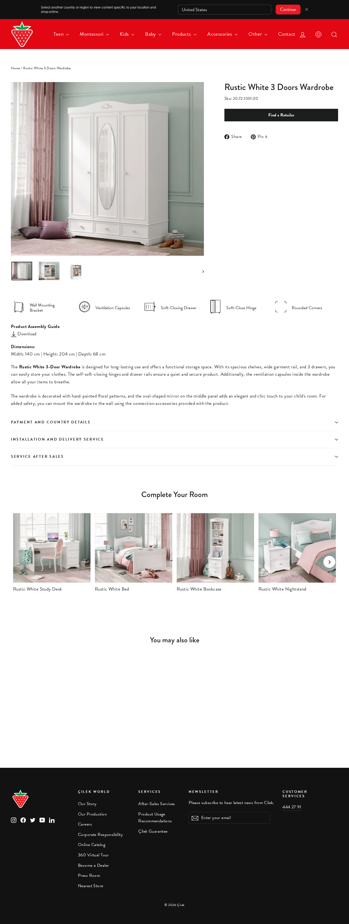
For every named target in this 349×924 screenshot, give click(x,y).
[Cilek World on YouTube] (42, 819)
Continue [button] (288, 9)
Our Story (87, 803)
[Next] (329, 562)
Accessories (220, 34)
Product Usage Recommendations (155, 817)
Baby (151, 34)
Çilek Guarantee (152, 831)
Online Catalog (91, 844)
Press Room (89, 875)
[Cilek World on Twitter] (32, 819)
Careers (85, 824)
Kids (125, 34)
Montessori (92, 34)
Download (26, 333)
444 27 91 (291, 807)
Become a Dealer (93, 865)
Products (182, 34)
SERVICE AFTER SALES (37, 456)
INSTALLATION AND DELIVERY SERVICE (57, 439)
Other (255, 34)
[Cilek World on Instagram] (13, 819)
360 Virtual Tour (93, 855)
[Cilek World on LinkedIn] (52, 819)
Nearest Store (90, 886)
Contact (287, 34)
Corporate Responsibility (100, 834)
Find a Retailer (281, 115)
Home (15, 68)
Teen (59, 34)
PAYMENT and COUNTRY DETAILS (51, 422)
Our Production (92, 814)
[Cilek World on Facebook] (23, 819)
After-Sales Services (156, 803)
